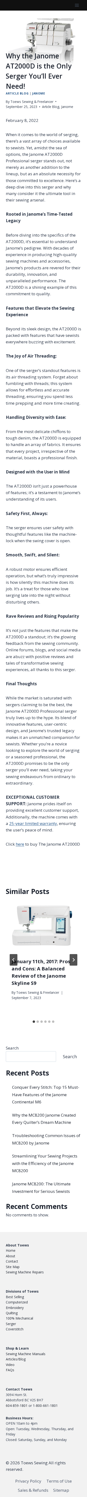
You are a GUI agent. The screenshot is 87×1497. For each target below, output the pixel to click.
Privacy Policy (28, 1481)
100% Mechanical (19, 1318)
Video (10, 1364)
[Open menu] (76, 5)
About (10, 1256)
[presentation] (43, 927)
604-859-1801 (17, 1405)
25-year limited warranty (33, 823)
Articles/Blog (16, 1359)
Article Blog (17, 93)
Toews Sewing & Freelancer (31, 101)
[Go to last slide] (13, 960)
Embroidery (15, 1307)
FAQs (10, 1370)
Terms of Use (59, 1481)
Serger (11, 1323)
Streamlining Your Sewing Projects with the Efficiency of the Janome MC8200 (44, 1163)
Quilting (12, 1313)
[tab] (34, 1021)
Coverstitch (14, 1329)
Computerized (17, 1302)
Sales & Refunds (33, 1490)
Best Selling (15, 1297)
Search (12, 1048)
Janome (38, 93)
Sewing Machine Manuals (25, 1354)
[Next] (73, 960)
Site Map (13, 1266)
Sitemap (61, 1490)
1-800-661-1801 (45, 1405)
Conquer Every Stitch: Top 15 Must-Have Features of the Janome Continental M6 (45, 1094)
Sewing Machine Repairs (25, 1272)
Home (10, 1250)
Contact (12, 1261)
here (20, 844)
